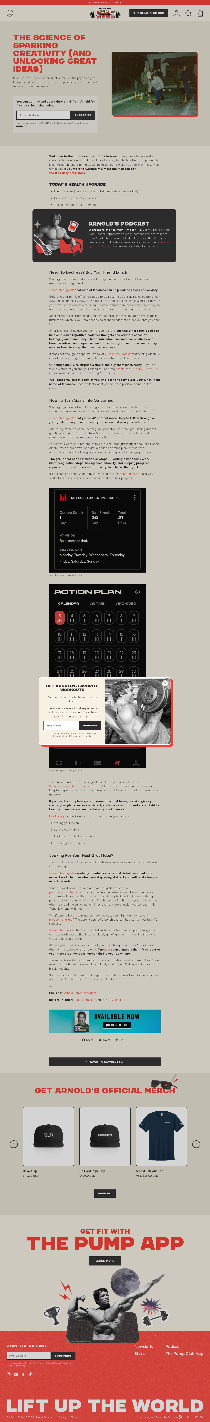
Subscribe (90, 725)
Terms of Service (77, 736)
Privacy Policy (59, 736)
